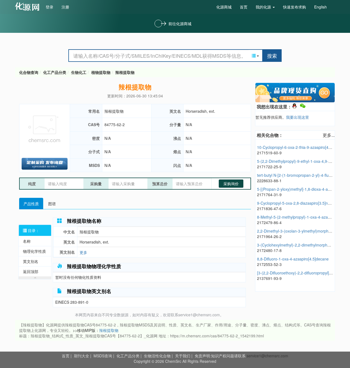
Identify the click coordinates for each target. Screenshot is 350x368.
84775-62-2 (114, 124)
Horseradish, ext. (200, 111)
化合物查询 (28, 72)
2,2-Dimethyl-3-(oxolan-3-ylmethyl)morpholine (297, 231)
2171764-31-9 (269, 194)
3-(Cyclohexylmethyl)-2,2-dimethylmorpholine (296, 245)
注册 (65, 7)
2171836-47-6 (269, 208)
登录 (49, 7)
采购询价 (231, 183)
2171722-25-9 (269, 166)
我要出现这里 (297, 117)
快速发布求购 (294, 7)
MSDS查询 (103, 355)
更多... (329, 135)
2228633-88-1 (269, 180)
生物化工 (78, 72)
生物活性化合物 (157, 355)
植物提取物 (100, 72)
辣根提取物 (125, 72)
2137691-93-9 (269, 278)
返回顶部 (30, 271)
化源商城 (224, 7)
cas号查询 (28, 6)
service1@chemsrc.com (267, 355)
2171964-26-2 (269, 236)
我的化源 (264, 7)
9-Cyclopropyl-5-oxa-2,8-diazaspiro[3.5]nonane (298, 203)
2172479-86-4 (269, 222)
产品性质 (31, 203)
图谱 (52, 203)
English (320, 7)
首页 (243, 7)
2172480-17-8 (269, 250)
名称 (27, 241)
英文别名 (30, 261)
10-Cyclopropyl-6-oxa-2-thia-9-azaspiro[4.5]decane (301, 147)
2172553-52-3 (269, 264)
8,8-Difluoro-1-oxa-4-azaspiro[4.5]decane (293, 259)
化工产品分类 (54, 72)
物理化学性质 (34, 251)
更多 (83, 252)
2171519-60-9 (269, 152)
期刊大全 (81, 355)
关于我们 (182, 355)
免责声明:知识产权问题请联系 (221, 355)
